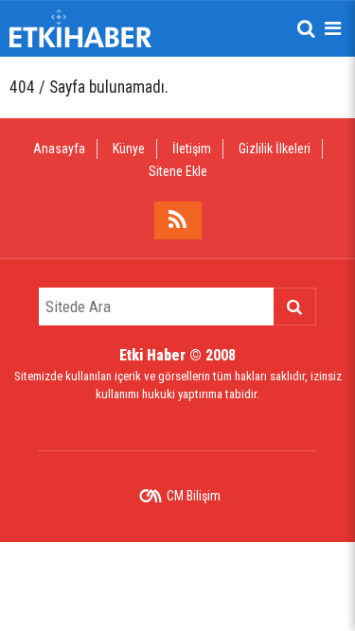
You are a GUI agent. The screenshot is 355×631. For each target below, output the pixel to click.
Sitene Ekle (178, 171)
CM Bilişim (194, 495)
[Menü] (332, 28)
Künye (129, 148)
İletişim (191, 148)
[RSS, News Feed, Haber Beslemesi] (178, 220)
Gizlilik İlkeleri (275, 148)
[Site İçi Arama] (306, 28)
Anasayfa (59, 148)
